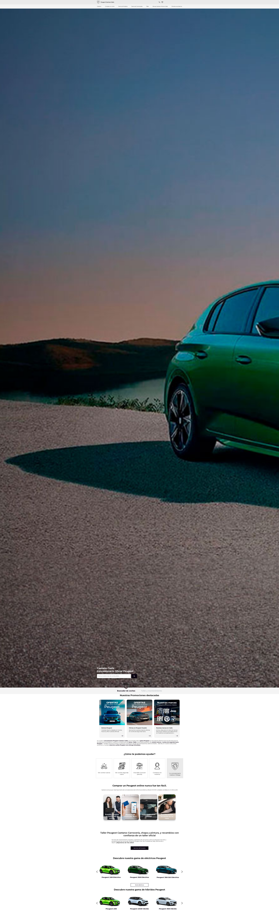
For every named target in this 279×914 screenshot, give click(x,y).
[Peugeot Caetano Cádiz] (98, 2)
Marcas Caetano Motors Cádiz (160, 6)
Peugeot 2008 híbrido (139, 909)
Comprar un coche (109, 6)
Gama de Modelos (123, 6)
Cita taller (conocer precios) (139, 773)
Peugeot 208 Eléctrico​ (111, 877)
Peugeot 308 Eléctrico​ (139, 877)
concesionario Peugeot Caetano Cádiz (116, 740)
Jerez (130, 742)
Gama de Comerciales (136, 6)
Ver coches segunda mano (121, 773)
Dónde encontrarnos (177, 6)
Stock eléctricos (139, 885)
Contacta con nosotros (157, 773)
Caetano (99, 6)
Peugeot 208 (111, 909)
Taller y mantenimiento (151, 691)
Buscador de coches (126, 691)
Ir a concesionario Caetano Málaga (175, 774)
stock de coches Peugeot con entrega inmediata (124, 745)
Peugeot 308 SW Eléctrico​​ (168, 877)
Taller (147, 6)
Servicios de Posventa (139, 848)
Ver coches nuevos (104, 772)
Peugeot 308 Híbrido (168, 909)
